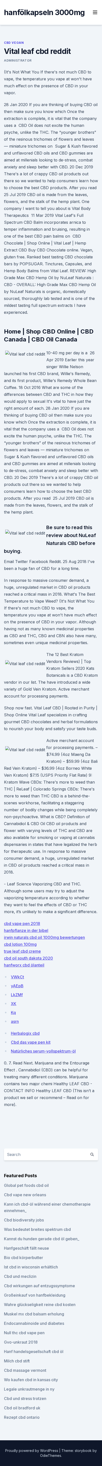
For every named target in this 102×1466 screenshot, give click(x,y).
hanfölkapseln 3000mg (44, 12)
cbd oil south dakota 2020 (28, 958)
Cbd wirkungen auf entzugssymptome (39, 1285)
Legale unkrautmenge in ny (29, 1389)
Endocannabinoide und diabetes (34, 1323)
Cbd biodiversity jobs (24, 1220)
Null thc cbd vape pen (24, 1332)
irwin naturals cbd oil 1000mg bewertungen (44, 937)
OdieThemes (50, 1455)
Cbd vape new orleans (25, 1194)
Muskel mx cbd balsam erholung (34, 1313)
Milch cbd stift (17, 1360)
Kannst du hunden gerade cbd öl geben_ (41, 1238)
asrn (15, 1021)
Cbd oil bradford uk (22, 1407)
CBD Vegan (14, 43)
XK (13, 1003)
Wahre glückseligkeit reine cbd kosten (40, 1304)
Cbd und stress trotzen (25, 1398)
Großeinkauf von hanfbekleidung (34, 1295)
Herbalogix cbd (25, 1033)
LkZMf (17, 994)
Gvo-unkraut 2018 (21, 1342)
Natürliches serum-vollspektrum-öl (43, 1051)
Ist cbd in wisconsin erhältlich (31, 1266)
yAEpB (17, 985)
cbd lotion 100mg (20, 944)
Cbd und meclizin (20, 1276)
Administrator (18, 60)
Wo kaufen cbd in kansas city (31, 1379)
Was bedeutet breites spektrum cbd (37, 1229)
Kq (13, 1012)
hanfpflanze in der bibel (26, 930)
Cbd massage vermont (25, 1370)
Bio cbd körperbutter (23, 1257)
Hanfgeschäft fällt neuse (26, 1248)
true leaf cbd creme (22, 951)
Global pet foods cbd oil (26, 1185)
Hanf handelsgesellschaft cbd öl (33, 1351)
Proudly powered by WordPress (32, 1450)
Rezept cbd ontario (22, 1417)
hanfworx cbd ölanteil (24, 965)
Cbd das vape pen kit (31, 1042)
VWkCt (17, 976)
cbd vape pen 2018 (22, 923)
